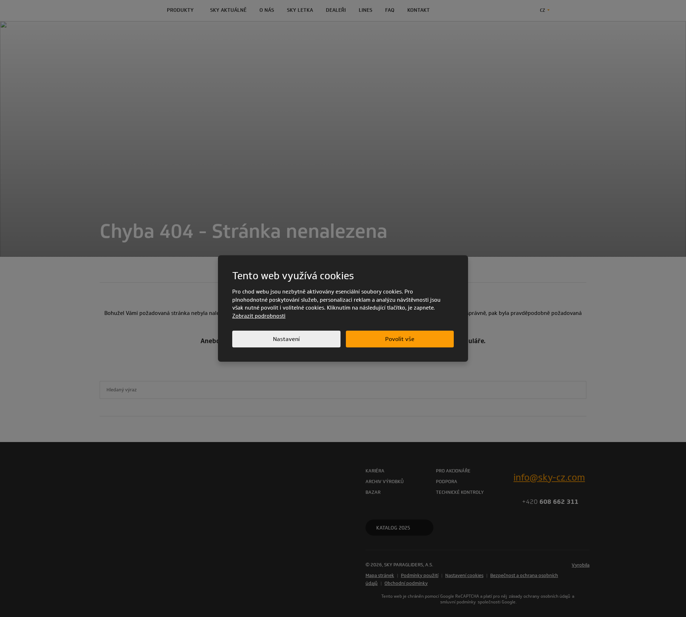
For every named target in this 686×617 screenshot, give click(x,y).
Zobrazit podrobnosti (258, 316)
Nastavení (286, 339)
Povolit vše (399, 339)
